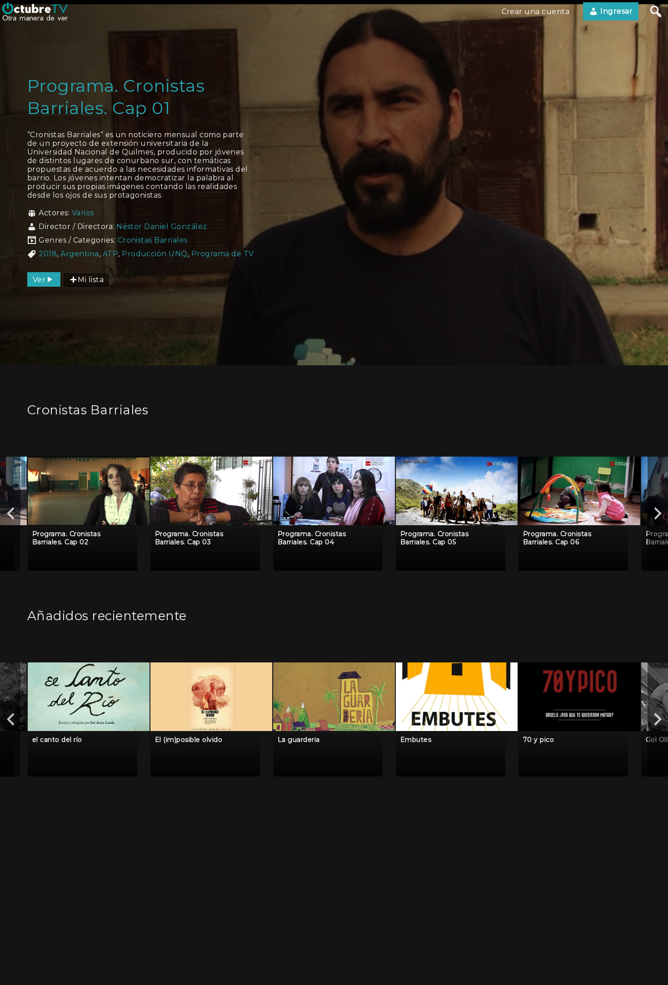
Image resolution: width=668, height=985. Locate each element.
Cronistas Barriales (153, 240)
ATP (110, 253)
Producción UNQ (155, 253)
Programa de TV (222, 253)
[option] (89, 514)
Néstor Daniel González (161, 226)
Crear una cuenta (536, 11)
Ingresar (615, 11)
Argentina (79, 253)
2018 (48, 253)
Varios (83, 213)
